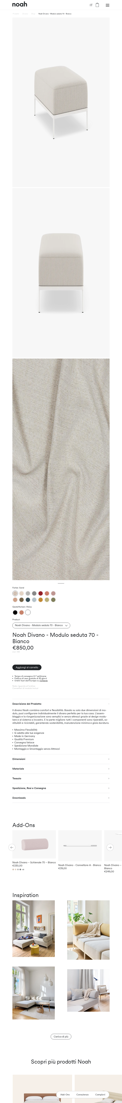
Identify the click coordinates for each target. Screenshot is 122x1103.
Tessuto (16, 778)
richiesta (44, 680)
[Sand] (15, 593)
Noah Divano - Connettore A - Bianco (79, 865)
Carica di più (61, 1036)
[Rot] (40, 593)
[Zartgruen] (47, 600)
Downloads (19, 797)
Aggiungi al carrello (27, 667)
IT (91, 5)
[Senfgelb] (40, 600)
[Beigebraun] (15, 600)
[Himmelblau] (34, 600)
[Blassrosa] (53, 593)
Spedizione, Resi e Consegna (29, 788)
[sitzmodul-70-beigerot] (21, 612)
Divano (25, 14)
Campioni (100, 1094)
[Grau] (34, 593)
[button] (110, 847)
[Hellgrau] (28, 593)
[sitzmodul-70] (15, 612)
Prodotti (16, 14)
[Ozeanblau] (28, 600)
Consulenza (82, 1094)
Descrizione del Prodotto (26, 703)
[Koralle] (47, 593)
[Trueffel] (21, 600)
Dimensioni (18, 759)
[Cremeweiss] (21, 593)
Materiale (18, 768)
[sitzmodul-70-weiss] (28, 612)
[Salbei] (53, 600)
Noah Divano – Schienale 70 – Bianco (34, 862)
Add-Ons (65, 1094)
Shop (33, 14)
